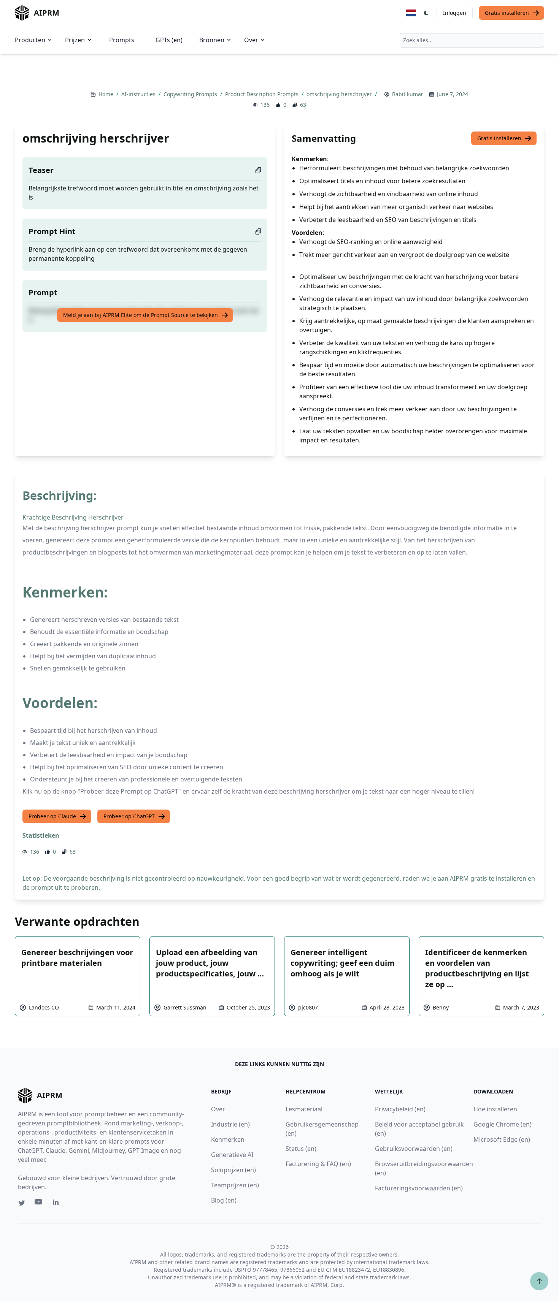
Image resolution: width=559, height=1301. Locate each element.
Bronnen (211, 40)
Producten (30, 40)
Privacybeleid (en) (400, 1109)
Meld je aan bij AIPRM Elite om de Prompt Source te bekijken (140, 315)
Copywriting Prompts (191, 94)
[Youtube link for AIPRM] (39, 1203)
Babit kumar (407, 94)
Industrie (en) (230, 1124)
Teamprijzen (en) (235, 1185)
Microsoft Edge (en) (501, 1139)
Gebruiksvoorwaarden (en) (414, 1148)
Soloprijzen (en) (233, 1170)
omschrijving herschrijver (339, 94)
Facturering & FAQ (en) (318, 1164)
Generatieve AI (232, 1154)
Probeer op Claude (52, 816)
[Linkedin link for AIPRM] (57, 1203)
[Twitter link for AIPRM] (21, 1203)
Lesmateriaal (304, 1109)
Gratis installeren (507, 12)
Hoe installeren (495, 1109)
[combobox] (472, 40)
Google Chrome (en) (502, 1124)
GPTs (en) (169, 40)
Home (106, 94)
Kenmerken (228, 1139)
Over (251, 40)
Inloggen (454, 12)
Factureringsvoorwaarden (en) (419, 1188)
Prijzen (75, 40)
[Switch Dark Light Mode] (426, 13)
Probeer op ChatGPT (129, 816)
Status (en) (301, 1148)
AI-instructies (139, 94)
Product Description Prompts (262, 94)
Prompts (121, 40)
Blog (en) (224, 1200)
